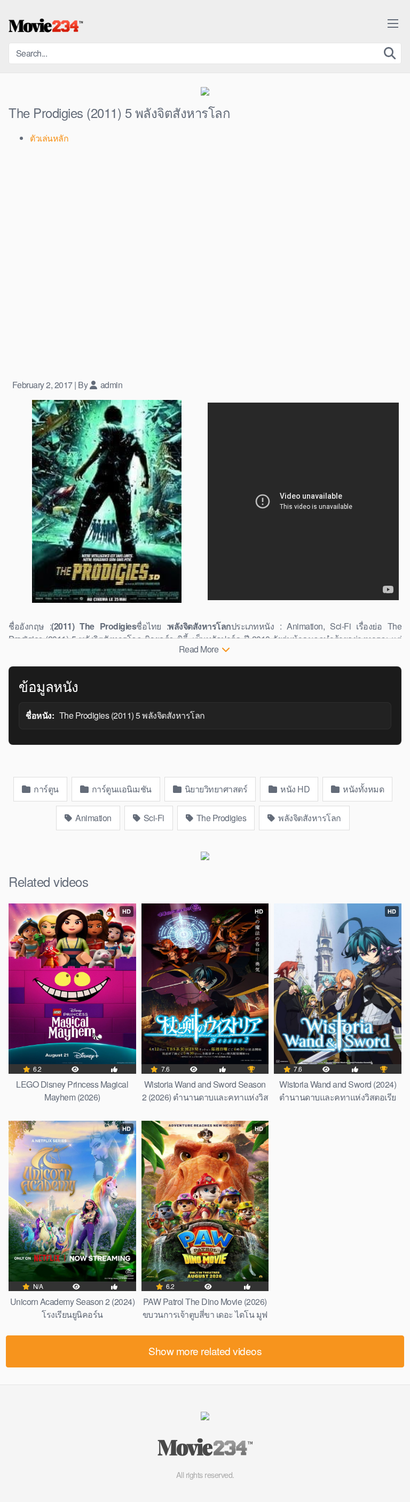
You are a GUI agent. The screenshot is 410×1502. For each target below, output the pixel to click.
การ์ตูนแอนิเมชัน (121, 789)
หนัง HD (294, 789)
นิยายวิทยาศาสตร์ (215, 789)
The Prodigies (220, 818)
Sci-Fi (152, 818)
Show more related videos (205, 1350)
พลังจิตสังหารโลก (309, 818)
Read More (199, 649)
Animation (93, 818)
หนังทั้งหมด (362, 789)
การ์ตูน (45, 789)
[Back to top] (391, 1478)
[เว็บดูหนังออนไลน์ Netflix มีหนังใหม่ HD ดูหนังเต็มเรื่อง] (46, 25)
